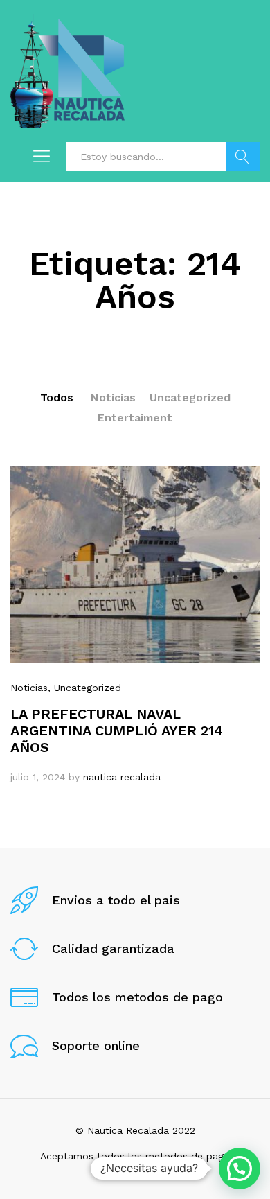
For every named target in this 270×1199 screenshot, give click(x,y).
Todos (56, 397)
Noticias (113, 397)
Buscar (243, 156)
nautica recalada (122, 776)
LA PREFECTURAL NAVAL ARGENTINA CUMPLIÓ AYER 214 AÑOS (116, 730)
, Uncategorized (84, 687)
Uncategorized (190, 397)
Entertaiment (135, 417)
